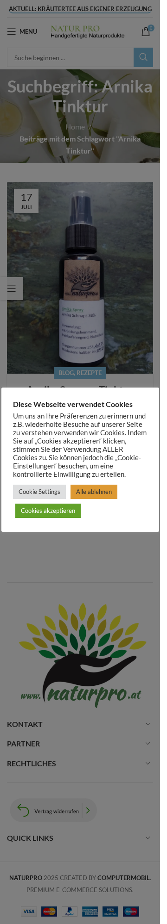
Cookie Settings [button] (39, 491)
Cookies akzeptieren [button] (48, 510)
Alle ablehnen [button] (94, 491)
